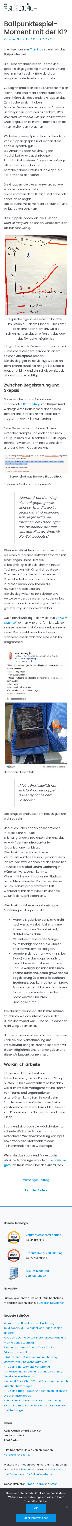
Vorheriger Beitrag (36, 1180)
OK (36, 1508)
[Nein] (67, 1507)
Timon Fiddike (35, 1484)
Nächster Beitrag (36, 1190)
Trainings (36, 49)
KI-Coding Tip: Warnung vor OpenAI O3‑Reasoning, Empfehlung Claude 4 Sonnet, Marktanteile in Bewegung (33, 1371)
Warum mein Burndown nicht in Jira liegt (29, 1323)
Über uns (27, 1469)
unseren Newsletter (51, 1303)
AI (51, 39)
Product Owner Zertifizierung (44, 1253)
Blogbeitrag (31, 404)
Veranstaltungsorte (16, 1454)
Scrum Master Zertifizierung (43, 1235)
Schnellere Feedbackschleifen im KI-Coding (32, 1400)
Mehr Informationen (36, 1517)
